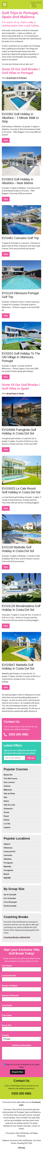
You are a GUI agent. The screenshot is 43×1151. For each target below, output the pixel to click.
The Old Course (10, 779)
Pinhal (6, 820)
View (6, 140)
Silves (6, 801)
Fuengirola (8, 870)
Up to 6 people (10, 895)
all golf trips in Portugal (16, 78)
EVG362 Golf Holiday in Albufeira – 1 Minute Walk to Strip (20, 117)
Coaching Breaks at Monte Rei (17, 937)
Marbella (7, 867)
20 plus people (10, 906)
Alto (5, 797)
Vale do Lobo (9, 805)
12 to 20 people (10, 902)
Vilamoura (8, 848)
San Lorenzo (9, 782)
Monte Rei (8, 775)
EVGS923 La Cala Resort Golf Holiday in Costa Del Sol (21, 490)
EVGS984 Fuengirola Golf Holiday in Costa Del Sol (19, 431)
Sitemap (21, 1148)
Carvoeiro (8, 855)
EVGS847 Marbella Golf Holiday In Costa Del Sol (18, 666)
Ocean (6, 812)
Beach (6, 874)
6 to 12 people (10, 898)
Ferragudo (8, 863)
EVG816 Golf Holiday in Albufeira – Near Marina (17, 181)
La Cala (7, 824)
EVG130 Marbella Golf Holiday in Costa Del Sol (18, 549)
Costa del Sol (9, 851)
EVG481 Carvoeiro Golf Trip (20, 238)
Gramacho (8, 809)
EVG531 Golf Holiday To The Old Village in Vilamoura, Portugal (21, 357)
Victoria (7, 786)
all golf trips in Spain (15, 393)
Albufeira (8, 859)
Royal (6, 816)
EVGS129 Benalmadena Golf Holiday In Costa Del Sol (21, 607)
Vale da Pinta (9, 794)
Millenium (8, 790)
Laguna (7, 827)
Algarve (7, 844)
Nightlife (7, 878)
